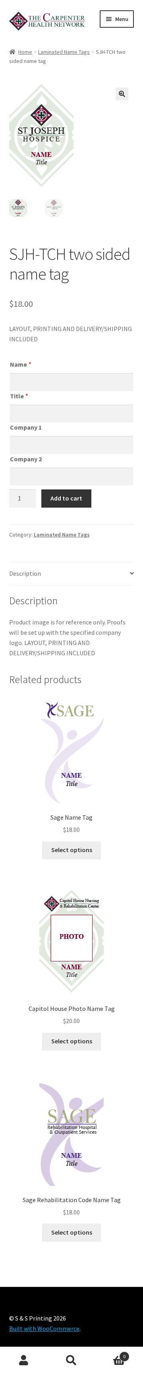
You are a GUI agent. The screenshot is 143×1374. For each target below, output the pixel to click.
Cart (110, 1353)
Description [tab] (25, 573)
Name (20, 364)
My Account (24, 1360)
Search (71, 1360)
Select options (71, 850)
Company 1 (26, 427)
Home (25, 51)
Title (18, 396)
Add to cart (66, 498)
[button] (122, 94)
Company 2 (26, 459)
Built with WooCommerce (44, 1328)
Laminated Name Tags (64, 51)
